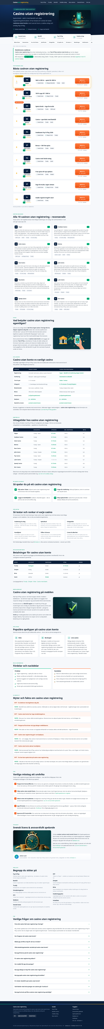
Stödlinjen (39, 808)
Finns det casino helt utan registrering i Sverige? (29, 924)
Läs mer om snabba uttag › (45, 474)
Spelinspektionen (76, 1013)
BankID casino (55, 1011)
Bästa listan (17, 42)
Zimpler (30, 581)
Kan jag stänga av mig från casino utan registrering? (30, 970)
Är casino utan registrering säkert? (25, 958)
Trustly (50, 2)
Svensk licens (80, 2)
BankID (56, 2)
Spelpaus (85, 84)
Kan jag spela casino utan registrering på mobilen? (30, 975)
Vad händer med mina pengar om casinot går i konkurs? (31, 986)
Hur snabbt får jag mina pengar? (24, 964)
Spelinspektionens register (62, 793)
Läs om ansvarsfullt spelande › (51, 800)
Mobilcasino (85, 42)
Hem (14, 46)
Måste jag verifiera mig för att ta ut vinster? (28, 942)
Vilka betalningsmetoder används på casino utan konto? (31, 947)
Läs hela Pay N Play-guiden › (49, 409)
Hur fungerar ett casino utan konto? (25, 936)
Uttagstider (52, 42)
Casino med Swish (42, 581)
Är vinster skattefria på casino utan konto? (27, 981)
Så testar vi (68, 42)
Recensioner (25, 42)
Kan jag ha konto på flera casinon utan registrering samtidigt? (33, 992)
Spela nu (82, 80)
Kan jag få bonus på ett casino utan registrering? (29, 953)
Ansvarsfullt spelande (77, 1011)
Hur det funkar (34, 42)
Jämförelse (43, 42)
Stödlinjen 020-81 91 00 (76, 1025)
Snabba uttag (63, 2)
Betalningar (77, 42)
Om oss (88, 2)
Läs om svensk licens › (81, 845)
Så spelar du (60, 42)
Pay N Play (43, 2)
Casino (20, 2)
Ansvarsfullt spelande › (59, 847)
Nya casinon (72, 2)
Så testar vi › (73, 857)
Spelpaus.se (76, 840)
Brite (34, 581)
